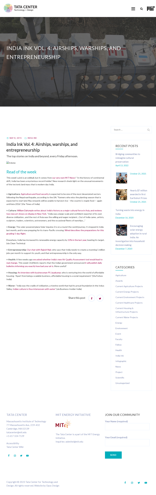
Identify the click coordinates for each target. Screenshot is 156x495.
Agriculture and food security (35, 194)
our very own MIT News (63, 177)
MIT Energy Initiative (73, 414)
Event (118, 333)
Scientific (119, 377)
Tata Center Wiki (14, 447)
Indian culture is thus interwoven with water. (34, 289)
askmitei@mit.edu (74, 441)
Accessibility (12, 443)
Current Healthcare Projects (129, 302)
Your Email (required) (116, 437)
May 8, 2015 (16, 138)
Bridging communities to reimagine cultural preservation (127, 158)
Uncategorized (122, 383)
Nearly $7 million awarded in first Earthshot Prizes (138, 194)
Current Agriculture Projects (129, 286)
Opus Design (52, 485)
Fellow (118, 344)
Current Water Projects (126, 317)
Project (118, 372)
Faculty (118, 339)
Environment (121, 328)
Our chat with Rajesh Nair (39, 249)
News (118, 366)
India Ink (32, 138)
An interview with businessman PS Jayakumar (39, 272)
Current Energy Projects (127, 291)
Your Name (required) (116, 421)
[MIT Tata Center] (20, 8)
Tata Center (16, 414)
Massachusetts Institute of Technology (26, 421)
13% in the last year (77, 240)
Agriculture (120, 275)
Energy (118, 322)
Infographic (120, 361)
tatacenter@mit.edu (16, 432)
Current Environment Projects (129, 297)
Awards (119, 280)
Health (118, 350)
